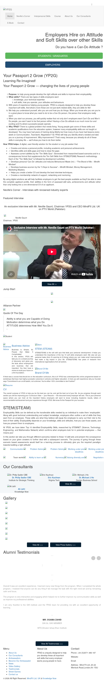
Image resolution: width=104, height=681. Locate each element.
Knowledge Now (49, 678)
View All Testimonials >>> (52, 643)
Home (9, 16)
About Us (69, 16)
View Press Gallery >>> (66, 544)
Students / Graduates (53, 55)
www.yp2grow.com (87, 656)
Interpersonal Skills (42, 16)
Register (97, 4)
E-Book (10, 22)
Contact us (13, 674)
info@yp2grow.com (85, 660)
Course (57, 16)
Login (88, 4)
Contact (21, 22)
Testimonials (14, 669)
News (11, 663)
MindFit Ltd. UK (33, 678)
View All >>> (70, 483)
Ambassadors (14, 658)
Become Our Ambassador (20, 660)
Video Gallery (14, 666)
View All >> (52, 284)
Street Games (15, 671)
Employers (53, 64)
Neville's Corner (23, 16)
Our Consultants (84, 16)
